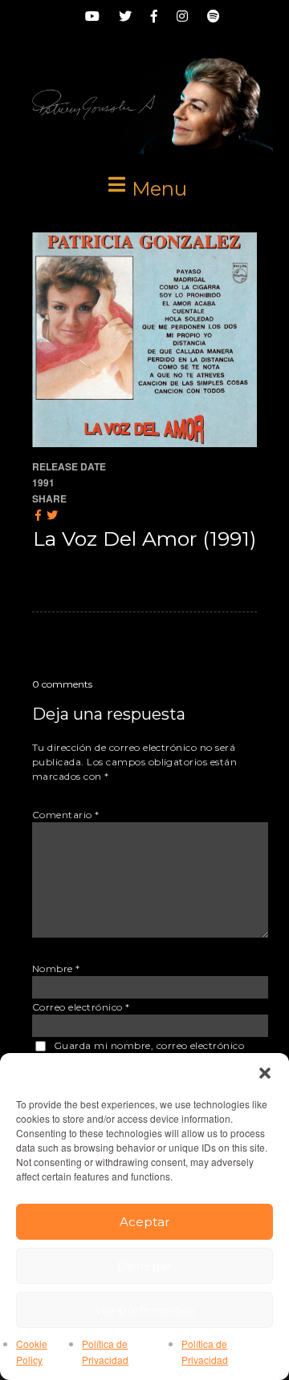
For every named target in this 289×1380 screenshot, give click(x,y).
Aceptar (144, 1221)
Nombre (56, 968)
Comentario (66, 815)
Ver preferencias (145, 1309)
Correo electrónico (81, 1007)
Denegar (144, 1265)
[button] (265, 1073)
